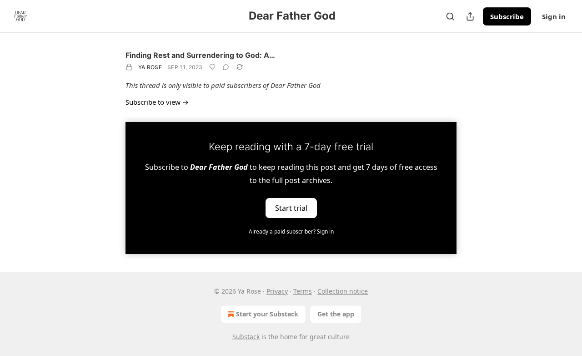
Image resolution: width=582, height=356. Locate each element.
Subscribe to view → (157, 102)
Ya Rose (150, 67)
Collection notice (342, 291)
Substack (246, 336)
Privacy (277, 291)
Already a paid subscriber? (291, 231)
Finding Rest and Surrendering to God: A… (200, 55)
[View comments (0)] (226, 66)
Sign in (554, 16)
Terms (302, 291)
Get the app (335, 314)
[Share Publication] (470, 16)
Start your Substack (267, 314)
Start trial (291, 208)
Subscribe (507, 16)
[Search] (450, 16)
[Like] (212, 66)
